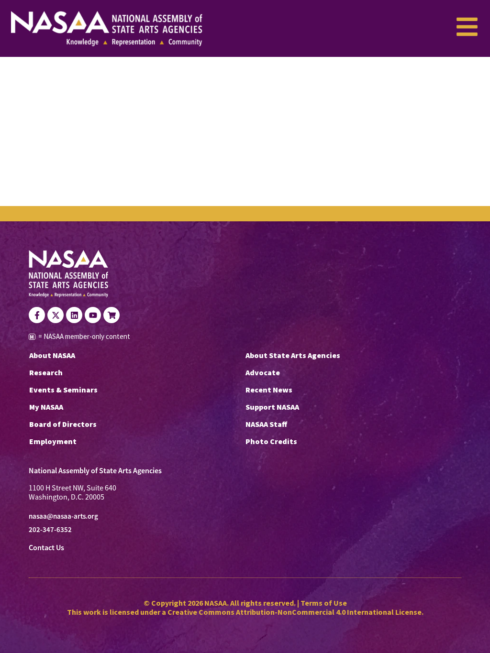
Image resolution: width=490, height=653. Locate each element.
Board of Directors (63, 424)
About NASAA (52, 355)
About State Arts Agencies (292, 355)
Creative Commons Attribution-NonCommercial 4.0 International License (294, 612)
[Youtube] (93, 315)
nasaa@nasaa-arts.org (63, 516)
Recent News (268, 389)
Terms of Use (324, 603)
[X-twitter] (55, 315)
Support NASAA (272, 407)
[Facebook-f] (37, 315)
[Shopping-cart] (111, 315)
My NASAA (46, 407)
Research (46, 372)
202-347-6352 (50, 529)
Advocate (262, 372)
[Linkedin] (74, 315)
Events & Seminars (63, 389)
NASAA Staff (266, 424)
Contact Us (46, 548)
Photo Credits (271, 441)
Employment (53, 441)
